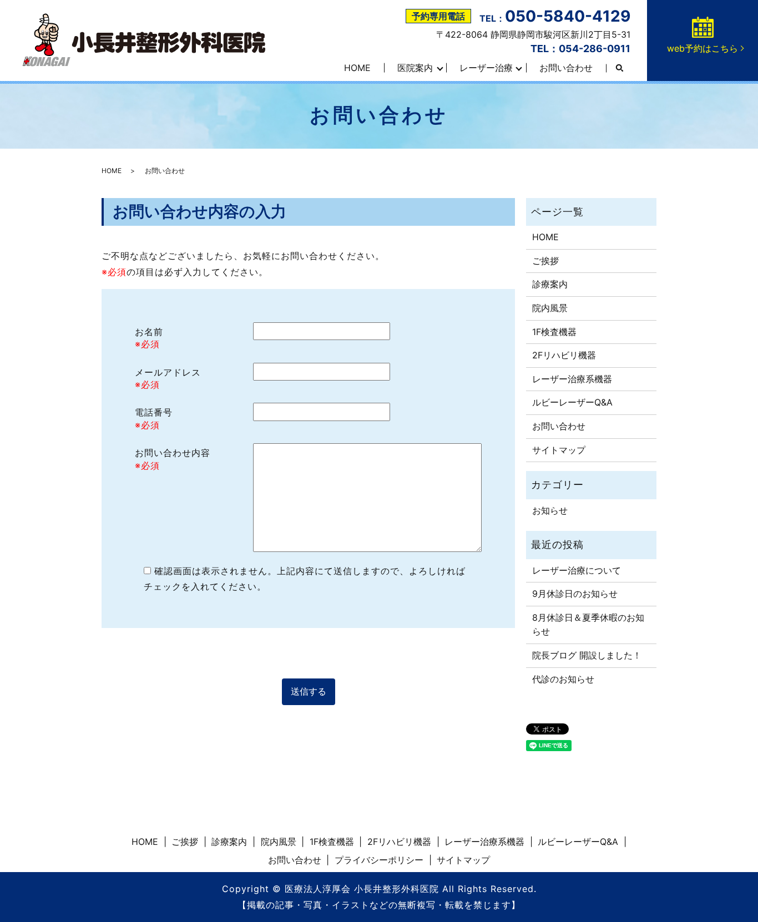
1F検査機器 (554, 331)
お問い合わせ (566, 67)
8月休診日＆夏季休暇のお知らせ (588, 624)
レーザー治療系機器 (572, 378)
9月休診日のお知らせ (575, 593)
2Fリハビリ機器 (564, 355)
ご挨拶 (545, 260)
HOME (357, 67)
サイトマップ (558, 449)
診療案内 (550, 284)
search (619, 68)
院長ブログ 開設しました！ (586, 655)
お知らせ (550, 510)
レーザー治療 (486, 67)
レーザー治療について (576, 570)
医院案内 (415, 67)
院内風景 (550, 307)
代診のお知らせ (563, 679)
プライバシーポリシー (379, 859)
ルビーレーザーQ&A (572, 402)
